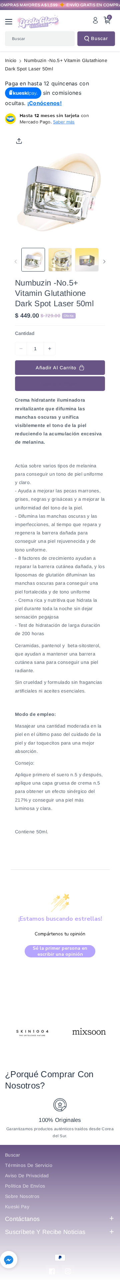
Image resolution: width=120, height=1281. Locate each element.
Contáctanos (22, 1219)
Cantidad (24, 333)
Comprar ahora (60, 383)
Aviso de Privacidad (27, 1175)
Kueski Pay (17, 1206)
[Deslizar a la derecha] (104, 261)
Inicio (11, 60)
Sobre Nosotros (22, 1196)
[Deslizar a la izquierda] (15, 261)
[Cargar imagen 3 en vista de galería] (87, 260)
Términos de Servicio (28, 1165)
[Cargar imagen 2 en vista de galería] (60, 260)
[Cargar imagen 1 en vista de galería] (33, 260)
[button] (10, 21)
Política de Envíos (25, 1186)
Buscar (99, 38)
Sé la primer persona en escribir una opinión (60, 951)
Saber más (64, 121)
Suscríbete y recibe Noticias (45, 1232)
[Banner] (33, 1032)
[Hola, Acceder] (95, 20)
